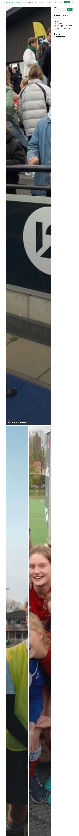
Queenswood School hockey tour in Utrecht (62, 28)
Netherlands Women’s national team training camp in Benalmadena (63, 26)
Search (55, 7)
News (9, 420)
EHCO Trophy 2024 (58, 23)
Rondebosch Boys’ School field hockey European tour (62, 20)
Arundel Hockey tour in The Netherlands (62, 18)
